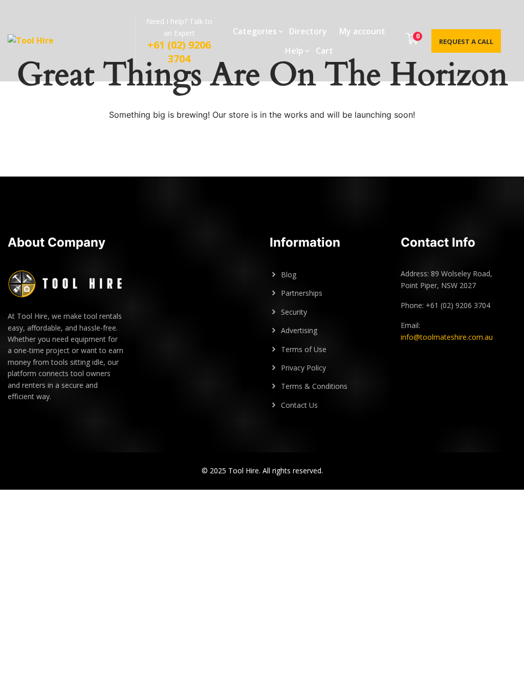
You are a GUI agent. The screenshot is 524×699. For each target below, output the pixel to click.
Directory (308, 31)
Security (294, 312)
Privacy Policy (303, 368)
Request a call (466, 41)
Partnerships (301, 293)
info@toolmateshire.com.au (447, 337)
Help (294, 50)
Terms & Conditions (314, 386)
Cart (324, 50)
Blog (288, 274)
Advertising (299, 330)
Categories (255, 31)
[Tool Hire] (41, 41)
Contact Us (299, 405)
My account (362, 31)
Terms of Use (303, 349)
